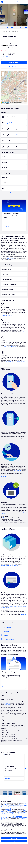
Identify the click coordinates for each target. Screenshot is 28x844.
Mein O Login (6, 703)
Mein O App (7, 704)
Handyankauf (8, 123)
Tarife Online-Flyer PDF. (6, 315)
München (8, 31)
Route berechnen (13, 67)
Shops (3, 31)
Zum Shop (7, 778)
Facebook (17, 59)
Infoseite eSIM (12, 438)
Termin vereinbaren (13, 62)
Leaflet (3, 102)
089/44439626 (6, 56)
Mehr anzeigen (13, 192)
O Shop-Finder (10, 258)
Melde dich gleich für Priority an (8, 346)
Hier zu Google (7, 226)
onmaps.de (7, 102)
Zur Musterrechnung (6, 686)
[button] (15, 89)
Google (11, 59)
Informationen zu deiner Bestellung (9, 565)
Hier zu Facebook (7, 229)
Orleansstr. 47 (15, 31)
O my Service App (17, 470)
